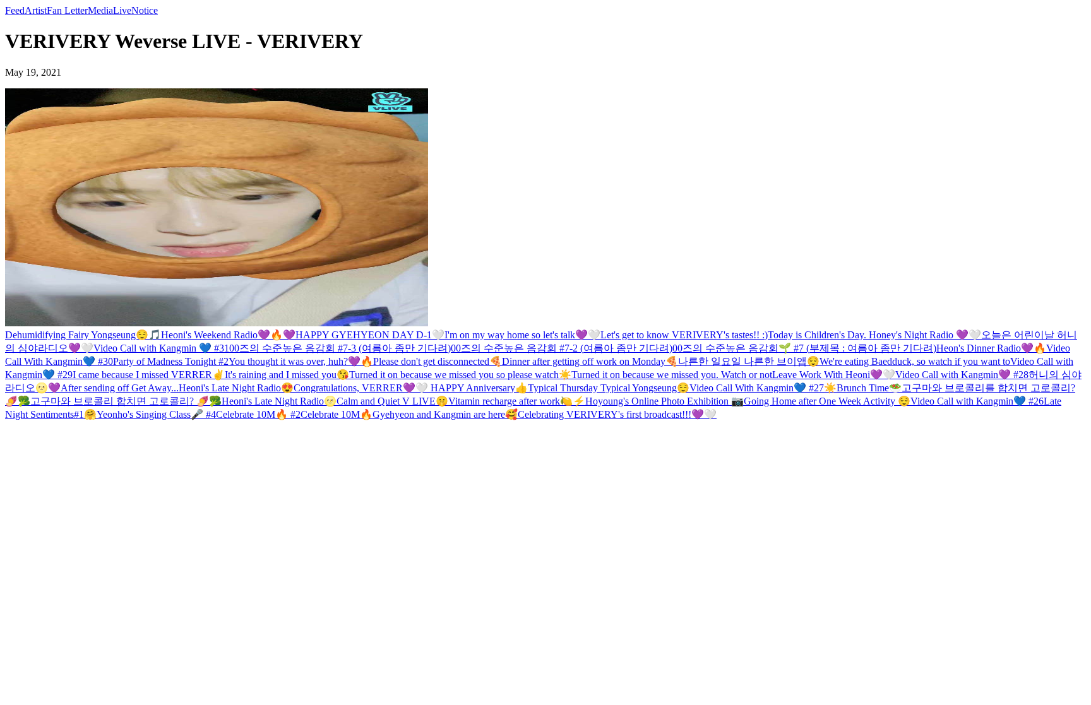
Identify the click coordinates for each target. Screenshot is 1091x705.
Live (122, 10)
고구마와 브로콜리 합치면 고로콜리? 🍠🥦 (126, 401)
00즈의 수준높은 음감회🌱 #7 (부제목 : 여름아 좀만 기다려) (804, 348)
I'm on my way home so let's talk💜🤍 (522, 334)
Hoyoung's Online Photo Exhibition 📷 (664, 401)
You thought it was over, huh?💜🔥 (301, 361)
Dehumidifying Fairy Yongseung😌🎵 (83, 334)
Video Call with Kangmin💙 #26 (977, 401)
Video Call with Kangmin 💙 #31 (161, 348)
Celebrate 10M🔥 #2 (258, 414)
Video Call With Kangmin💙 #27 (756, 387)
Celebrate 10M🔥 (337, 414)
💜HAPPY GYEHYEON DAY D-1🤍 (363, 334)
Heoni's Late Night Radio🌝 (279, 401)
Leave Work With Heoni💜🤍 (833, 374)
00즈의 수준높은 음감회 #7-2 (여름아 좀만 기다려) (561, 348)
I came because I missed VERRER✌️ (149, 374)
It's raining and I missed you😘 (287, 374)
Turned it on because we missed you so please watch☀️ (460, 374)
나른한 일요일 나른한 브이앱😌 (749, 361)
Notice (144, 10)
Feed (15, 10)
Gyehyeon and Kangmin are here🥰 (445, 414)
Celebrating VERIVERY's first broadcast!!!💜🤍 (617, 414)
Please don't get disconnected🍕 (437, 361)
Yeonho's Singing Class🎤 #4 (156, 414)
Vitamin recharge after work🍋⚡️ (516, 401)
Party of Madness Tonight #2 (171, 361)
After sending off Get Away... (120, 387)
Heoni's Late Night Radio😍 (236, 387)
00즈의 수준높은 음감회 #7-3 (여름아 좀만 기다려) (340, 348)
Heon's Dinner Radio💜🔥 (991, 348)
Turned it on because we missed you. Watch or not (671, 374)
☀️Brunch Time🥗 (863, 387)
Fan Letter (67, 10)
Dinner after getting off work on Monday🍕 (590, 361)
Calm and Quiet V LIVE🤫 (392, 401)
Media (100, 10)
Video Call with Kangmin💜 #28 (961, 374)
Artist (36, 10)
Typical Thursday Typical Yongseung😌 (608, 387)
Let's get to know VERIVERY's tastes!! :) (684, 334)
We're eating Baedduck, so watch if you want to (915, 361)
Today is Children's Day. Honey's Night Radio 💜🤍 (874, 334)
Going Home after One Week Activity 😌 (827, 401)
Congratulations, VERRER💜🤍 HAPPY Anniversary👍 (411, 387)
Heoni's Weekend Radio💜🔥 (222, 334)
